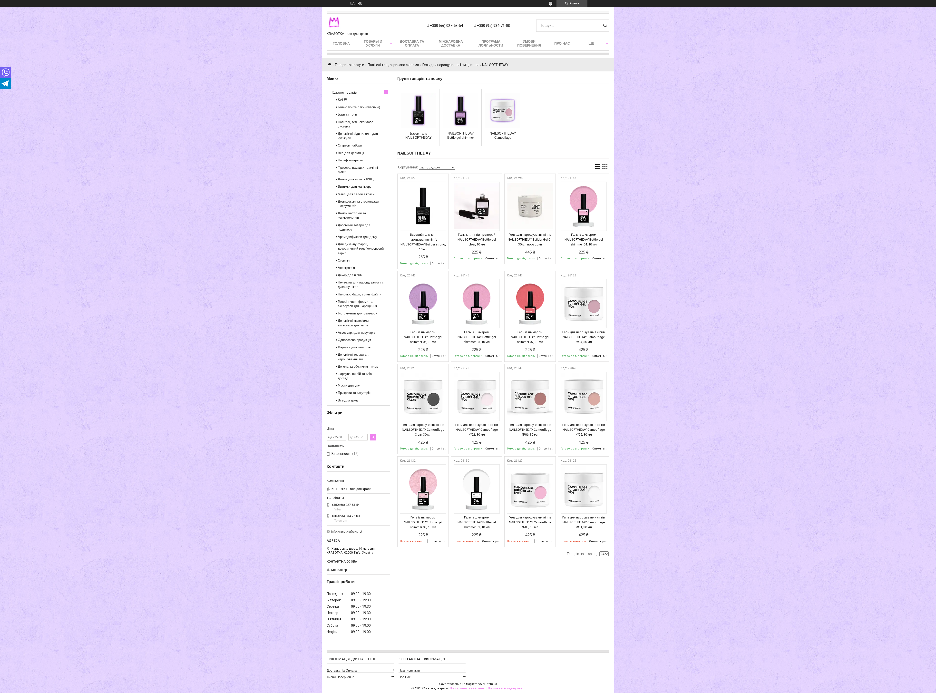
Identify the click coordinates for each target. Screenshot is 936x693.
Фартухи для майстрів (354, 347)
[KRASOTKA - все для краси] (334, 23)
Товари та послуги (349, 65)
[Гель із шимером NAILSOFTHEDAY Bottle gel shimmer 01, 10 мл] (477, 489)
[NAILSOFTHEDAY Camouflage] (502, 110)
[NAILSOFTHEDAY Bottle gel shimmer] (460, 110)
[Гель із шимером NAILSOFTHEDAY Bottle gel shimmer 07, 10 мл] (530, 303)
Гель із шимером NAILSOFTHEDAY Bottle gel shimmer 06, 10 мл (423, 337)
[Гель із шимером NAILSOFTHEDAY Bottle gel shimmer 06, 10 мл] (423, 303)
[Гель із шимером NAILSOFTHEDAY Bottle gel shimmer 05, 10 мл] (477, 303)
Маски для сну (349, 385)
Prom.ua (491, 684)
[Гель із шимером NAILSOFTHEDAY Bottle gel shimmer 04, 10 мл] (584, 206)
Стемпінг (344, 260)
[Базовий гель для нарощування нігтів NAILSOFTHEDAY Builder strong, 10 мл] (423, 206)
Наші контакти (409, 670)
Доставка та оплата (412, 43)
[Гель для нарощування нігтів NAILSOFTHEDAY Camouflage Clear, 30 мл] (423, 396)
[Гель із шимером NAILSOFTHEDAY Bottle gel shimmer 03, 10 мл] (423, 489)
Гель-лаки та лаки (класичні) (359, 107)
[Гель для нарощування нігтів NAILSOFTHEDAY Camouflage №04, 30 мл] (584, 303)
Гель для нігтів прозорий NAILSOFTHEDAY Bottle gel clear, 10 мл (477, 239)
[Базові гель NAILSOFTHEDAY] (418, 110)
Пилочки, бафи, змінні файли (359, 294)
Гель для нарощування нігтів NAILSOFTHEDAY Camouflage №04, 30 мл (583, 337)
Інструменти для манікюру (357, 313)
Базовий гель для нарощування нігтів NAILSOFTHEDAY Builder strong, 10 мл (423, 242)
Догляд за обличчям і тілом (358, 366)
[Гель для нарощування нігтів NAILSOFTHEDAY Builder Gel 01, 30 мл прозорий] (530, 206)
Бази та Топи (347, 114)
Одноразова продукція (354, 340)
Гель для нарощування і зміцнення (450, 65)
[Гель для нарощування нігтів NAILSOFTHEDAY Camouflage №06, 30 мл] (530, 396)
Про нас (562, 43)
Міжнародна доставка (451, 43)
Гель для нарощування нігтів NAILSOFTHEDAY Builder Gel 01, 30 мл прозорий (530, 239)
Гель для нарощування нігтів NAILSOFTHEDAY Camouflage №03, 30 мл (530, 522)
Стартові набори (350, 145)
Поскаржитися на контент (468, 688)
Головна (341, 43)
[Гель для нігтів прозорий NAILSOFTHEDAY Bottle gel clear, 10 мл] (477, 206)
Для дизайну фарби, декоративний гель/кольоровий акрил (361, 248)
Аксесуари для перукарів (356, 332)
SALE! (342, 100)
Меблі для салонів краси (356, 194)
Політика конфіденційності (506, 688)
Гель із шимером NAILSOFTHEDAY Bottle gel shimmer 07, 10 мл (530, 337)
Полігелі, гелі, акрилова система (393, 65)
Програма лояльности (490, 43)
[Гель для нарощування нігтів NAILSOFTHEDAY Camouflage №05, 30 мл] (584, 396)
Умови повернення (529, 43)
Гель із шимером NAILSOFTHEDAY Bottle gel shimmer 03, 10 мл (423, 522)
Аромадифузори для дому (357, 237)
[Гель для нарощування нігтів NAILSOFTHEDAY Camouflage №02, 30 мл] (477, 396)
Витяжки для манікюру (354, 186)
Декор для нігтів (350, 275)
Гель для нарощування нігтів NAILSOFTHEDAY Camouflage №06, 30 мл (530, 429)
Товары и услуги (373, 43)
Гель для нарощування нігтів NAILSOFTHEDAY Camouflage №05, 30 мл (583, 429)
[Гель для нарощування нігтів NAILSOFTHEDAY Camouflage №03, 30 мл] (530, 489)
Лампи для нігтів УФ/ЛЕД (356, 179)
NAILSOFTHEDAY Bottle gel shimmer (460, 135)
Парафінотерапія (350, 160)
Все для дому (348, 400)
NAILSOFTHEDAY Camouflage (503, 135)
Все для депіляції (351, 153)
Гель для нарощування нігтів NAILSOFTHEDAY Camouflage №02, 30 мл (476, 429)
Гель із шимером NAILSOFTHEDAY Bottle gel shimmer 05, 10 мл (477, 337)
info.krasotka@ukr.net (346, 531)
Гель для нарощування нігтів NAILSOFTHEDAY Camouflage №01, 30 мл (583, 522)
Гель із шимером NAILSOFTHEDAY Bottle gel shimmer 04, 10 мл (584, 239)
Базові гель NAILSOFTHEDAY (418, 135)
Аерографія (346, 268)
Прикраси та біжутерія (354, 393)
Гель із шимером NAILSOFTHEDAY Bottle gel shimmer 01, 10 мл (477, 522)
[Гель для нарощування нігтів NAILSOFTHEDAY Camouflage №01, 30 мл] (584, 489)
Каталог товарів (344, 92)
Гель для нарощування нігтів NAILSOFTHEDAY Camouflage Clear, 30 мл (423, 429)
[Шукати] (605, 26)
